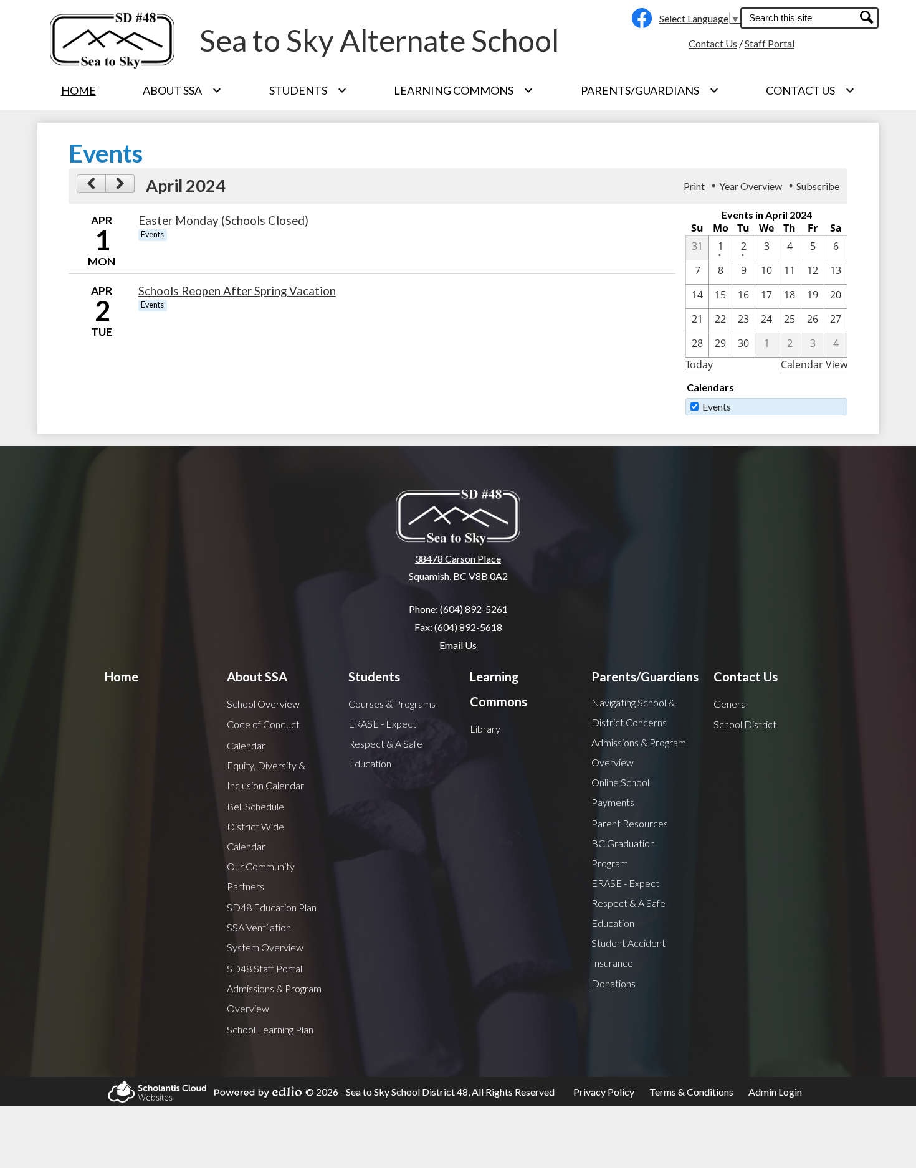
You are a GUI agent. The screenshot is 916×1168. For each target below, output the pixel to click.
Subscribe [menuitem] (817, 186)
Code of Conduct (263, 724)
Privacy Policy (603, 1092)
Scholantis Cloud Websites (153, 1092)
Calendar (246, 745)
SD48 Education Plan (272, 907)
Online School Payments (620, 792)
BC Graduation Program (623, 853)
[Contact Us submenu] (810, 90)
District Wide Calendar (255, 836)
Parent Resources (629, 823)
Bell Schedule (255, 806)
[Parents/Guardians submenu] (650, 90)
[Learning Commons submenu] (463, 90)
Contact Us (713, 43)
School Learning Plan (270, 1029)
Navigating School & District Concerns (633, 712)
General (730, 704)
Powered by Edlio (254, 1092)
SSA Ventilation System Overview (265, 937)
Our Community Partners (261, 876)
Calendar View (814, 364)
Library (485, 728)
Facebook (639, 18)
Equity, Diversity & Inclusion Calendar (266, 775)
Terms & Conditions (691, 1092)
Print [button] (694, 186)
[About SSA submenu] (182, 90)
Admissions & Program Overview (274, 998)
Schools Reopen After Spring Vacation (237, 291)
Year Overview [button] (750, 186)
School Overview (263, 704)
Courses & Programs (392, 704)
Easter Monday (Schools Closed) (223, 220)
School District (744, 724)
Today (699, 364)
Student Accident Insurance (628, 953)
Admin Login (775, 1092)
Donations (613, 983)
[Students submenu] (308, 90)
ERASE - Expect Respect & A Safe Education (385, 743)
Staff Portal (769, 43)
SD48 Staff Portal (264, 968)
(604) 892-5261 (474, 609)
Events (716, 406)
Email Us (458, 645)
